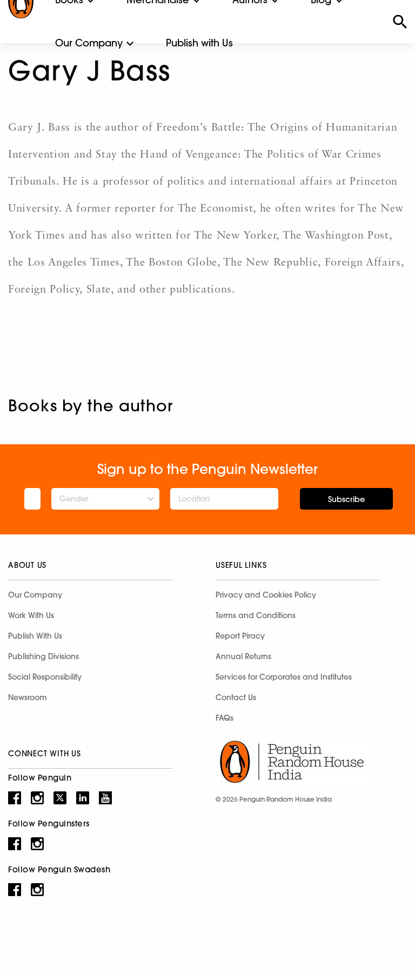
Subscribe (346, 499)
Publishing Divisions (43, 656)
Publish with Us (199, 43)
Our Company (89, 43)
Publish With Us (35, 636)
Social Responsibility (45, 677)
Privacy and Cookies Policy (266, 595)
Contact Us (236, 697)
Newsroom (27, 697)
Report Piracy (240, 636)
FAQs (224, 718)
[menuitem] (89, 43)
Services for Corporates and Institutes (284, 677)
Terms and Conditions (256, 615)
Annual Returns (243, 656)
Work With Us (31, 615)
